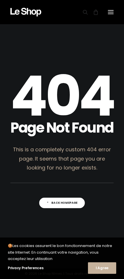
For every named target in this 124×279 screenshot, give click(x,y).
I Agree (102, 267)
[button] (110, 12)
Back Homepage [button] (64, 203)
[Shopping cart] (93, 12)
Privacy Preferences (25, 267)
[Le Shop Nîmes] (25, 12)
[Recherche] (83, 12)
